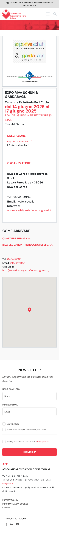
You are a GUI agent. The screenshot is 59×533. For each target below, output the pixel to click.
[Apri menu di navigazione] (47, 14)
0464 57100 (14, 259)
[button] (29, 310)
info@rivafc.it (17, 263)
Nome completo (11, 389)
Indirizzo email (10, 404)
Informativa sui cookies (15, 504)
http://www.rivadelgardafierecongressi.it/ (25, 270)
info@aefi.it (7, 483)
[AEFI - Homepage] (14, 14)
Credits (6, 507)
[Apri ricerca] (55, 14)
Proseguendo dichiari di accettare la (27, 441)
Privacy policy (10, 500)
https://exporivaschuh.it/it (20, 141)
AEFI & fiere (13, 424)
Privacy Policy (42, 441)
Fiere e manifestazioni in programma (27, 429)
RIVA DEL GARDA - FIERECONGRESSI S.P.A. (27, 244)
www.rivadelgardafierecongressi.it (29, 210)
